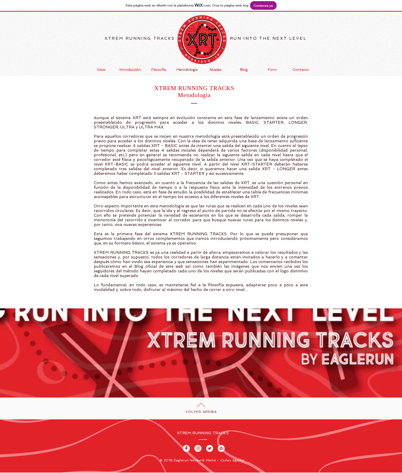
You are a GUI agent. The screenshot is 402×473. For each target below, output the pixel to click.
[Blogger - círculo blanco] (221, 448)
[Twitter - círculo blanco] (209, 448)
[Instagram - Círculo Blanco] (197, 448)
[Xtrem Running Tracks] (186, 448)
